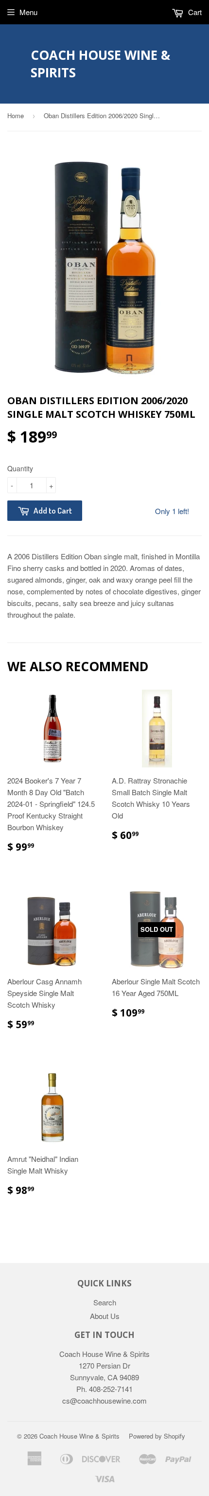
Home (15, 115)
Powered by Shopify (157, 1436)
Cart (194, 12)
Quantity (20, 468)
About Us (105, 1316)
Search (104, 1302)
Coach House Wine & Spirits (100, 63)
